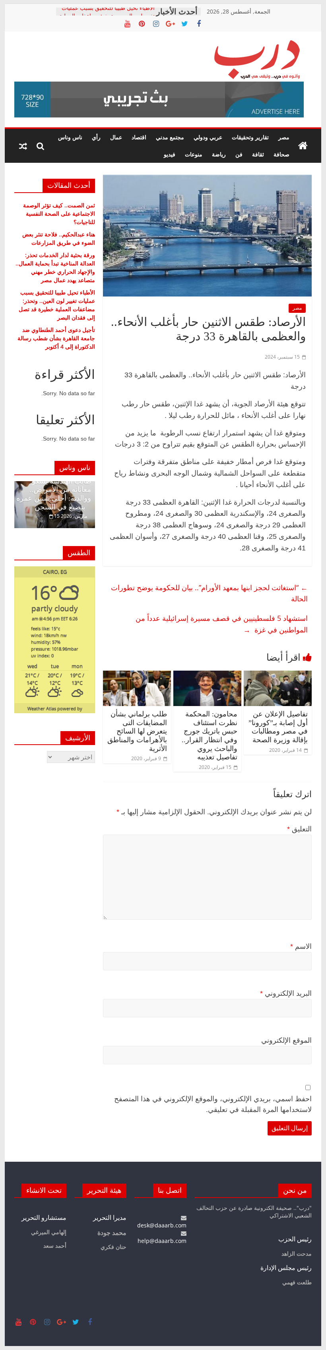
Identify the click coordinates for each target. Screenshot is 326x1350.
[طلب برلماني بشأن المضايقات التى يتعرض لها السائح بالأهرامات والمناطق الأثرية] (137, 675)
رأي (96, 137)
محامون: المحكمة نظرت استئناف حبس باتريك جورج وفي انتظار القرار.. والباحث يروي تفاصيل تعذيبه (209, 735)
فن (239, 154)
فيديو (169, 154)
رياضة (219, 154)
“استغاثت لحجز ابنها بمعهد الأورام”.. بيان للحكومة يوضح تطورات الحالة (209, 593)
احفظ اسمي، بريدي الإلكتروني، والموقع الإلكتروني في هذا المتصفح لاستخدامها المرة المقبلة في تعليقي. (213, 1104)
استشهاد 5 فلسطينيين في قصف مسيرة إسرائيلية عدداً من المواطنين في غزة (222, 623)
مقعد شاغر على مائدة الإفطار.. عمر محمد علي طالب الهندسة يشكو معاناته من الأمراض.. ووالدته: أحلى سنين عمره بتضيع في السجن (53, 485)
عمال (116, 137)
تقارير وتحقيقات (250, 137)
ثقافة (258, 154)
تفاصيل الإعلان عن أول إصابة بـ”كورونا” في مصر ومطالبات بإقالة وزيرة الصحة (278, 727)
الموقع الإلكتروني (286, 1040)
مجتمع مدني (170, 137)
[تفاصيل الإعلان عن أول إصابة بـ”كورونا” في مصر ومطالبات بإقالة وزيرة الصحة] (278, 675)
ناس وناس (70, 137)
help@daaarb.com (162, 1241)
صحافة (281, 154)
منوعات (193, 154)
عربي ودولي (208, 137)
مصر (283, 137)
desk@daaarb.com (161, 1225)
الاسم (301, 946)
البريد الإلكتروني (286, 993)
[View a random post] (23, 146)
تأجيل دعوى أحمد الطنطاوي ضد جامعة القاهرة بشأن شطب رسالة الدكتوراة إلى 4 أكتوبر (56, 338)
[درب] (303, 146)
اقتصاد (139, 137)
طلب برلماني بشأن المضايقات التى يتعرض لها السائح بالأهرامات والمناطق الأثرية (137, 731)
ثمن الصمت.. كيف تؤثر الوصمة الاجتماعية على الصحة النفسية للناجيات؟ (59, 213)
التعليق (299, 829)
